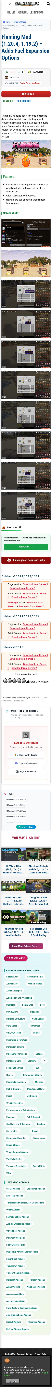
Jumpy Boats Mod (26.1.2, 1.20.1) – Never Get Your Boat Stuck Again (38, 901)
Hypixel (9, 1075)
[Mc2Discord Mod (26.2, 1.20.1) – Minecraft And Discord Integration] (13, 854)
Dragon (39, 1054)
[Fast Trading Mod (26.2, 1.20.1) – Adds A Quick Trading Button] (38, 917)
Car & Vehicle (12, 1026)
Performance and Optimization (20, 1110)
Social (35, 1131)
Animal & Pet (12, 984)
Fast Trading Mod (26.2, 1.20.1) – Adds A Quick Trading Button (38, 932)
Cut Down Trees (13, 1033)
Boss (42, 1005)
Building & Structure (15, 1019)
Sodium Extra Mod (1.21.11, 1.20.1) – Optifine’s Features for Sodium (13, 901)
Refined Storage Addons (17, 1329)
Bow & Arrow (12, 1012)
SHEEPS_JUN (14, 77)
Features (8, 101)
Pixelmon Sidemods (15, 1238)
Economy (32, 1061)
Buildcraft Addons (14, 1280)
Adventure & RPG (35, 977)
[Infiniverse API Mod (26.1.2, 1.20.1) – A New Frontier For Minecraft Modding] (13, 917)
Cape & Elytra (38, 1019)
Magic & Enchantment (16, 1082)
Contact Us (9, 1354)
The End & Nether (14, 1159)
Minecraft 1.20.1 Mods (16, 822)
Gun (37, 1068)
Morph (9, 1096)
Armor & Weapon (14, 991)
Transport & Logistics (16, 1166)
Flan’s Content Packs (15, 1245)
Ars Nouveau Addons (15, 1301)
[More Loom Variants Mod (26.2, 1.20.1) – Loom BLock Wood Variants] (38, 854)
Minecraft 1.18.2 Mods (16, 799)
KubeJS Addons (13, 1322)
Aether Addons (13, 1287)
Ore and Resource (14, 1103)
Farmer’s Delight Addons (17, 1217)
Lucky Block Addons (15, 1259)
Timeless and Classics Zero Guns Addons (25, 1203)
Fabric (22, 83)
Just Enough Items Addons (18, 1315)
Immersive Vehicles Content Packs (22, 1252)
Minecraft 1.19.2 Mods (16, 805)
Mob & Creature (13, 1089)
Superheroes (39, 1138)
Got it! (13, 1381)
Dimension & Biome (15, 1047)
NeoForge (36, 83)
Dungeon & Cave (13, 1061)
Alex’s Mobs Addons (36, 1287)
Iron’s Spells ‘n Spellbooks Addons (21, 1308)
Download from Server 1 (35, 584)
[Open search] (48, 4)
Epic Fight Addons (14, 1196)
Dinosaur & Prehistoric (16, 1054)
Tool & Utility (39, 1166)
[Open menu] (3, 4)
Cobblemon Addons (36, 1189)
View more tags (26, 827)
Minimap (39, 1082)
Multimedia (32, 1096)
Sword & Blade (13, 1145)
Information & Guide (32, 1075)
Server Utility (12, 1131)
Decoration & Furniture (16, 1040)
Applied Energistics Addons (18, 1224)
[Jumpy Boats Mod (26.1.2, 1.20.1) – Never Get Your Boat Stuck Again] (38, 886)
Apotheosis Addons (15, 1294)
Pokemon (10, 1117)
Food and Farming (14, 1068)
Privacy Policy (41, 1354)
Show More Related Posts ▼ (26, 946)
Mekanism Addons (36, 1322)
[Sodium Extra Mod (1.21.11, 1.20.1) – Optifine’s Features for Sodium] (13, 886)
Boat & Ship (27, 1005)
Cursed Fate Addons (15, 1231)
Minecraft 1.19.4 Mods (16, 817)
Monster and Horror (36, 1089)
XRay (8, 1173)
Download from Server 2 (22, 588)
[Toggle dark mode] (10, 4)
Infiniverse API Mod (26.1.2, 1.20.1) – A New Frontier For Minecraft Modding (13, 932)
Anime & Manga (35, 984)
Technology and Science (17, 1152)
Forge (28, 83)
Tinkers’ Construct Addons (18, 1273)
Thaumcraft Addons (15, 1266)
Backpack (10, 1005)
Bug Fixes (34, 1012)
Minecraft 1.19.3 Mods (16, 811)
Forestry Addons (37, 1280)
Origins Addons (13, 1210)
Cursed (36, 1033)
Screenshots (24, 101)
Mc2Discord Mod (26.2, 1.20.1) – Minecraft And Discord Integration (13, 869)
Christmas (35, 1026)
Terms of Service (24, 1354)
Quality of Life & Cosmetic (18, 1124)
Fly (44, 1061)
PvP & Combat (33, 1117)
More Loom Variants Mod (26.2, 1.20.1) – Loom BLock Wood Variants (38, 869)
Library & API (12, 977)
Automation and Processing (19, 998)
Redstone (41, 1124)
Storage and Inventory (16, 1138)
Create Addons (13, 1189)
